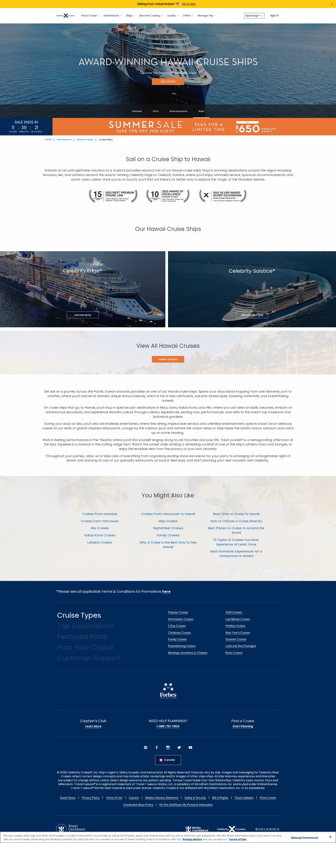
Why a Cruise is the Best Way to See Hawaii (168, 544)
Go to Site (188, 4)
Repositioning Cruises (182, 645)
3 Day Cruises (177, 625)
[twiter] (179, 747)
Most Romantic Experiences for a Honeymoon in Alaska (236, 553)
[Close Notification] (332, 4)
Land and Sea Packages (240, 645)
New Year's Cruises (237, 632)
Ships (201, 111)
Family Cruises (168, 535)
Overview (137, 111)
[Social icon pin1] (145, 747)
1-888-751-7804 (167, 726)
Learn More (93, 726)
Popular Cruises (178, 612)
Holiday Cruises (235, 625)
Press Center (268, 797)
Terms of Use (114, 797)
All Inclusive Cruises (180, 619)
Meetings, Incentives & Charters (187, 652)
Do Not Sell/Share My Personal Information (186, 804)
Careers (134, 797)
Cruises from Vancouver (100, 521)
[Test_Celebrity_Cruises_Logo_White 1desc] (231, 829)
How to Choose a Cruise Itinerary (236, 521)
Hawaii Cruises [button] (168, 359)
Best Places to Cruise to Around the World (236, 530)
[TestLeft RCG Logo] (70, 829)
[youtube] (190, 747)
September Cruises (168, 528)
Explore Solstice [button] (252, 315)
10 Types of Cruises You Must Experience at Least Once (236, 542)
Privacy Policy (91, 797)
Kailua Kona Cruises (99, 535)
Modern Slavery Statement (161, 797)
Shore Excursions (178, 111)
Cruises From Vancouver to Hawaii (168, 514)
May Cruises (168, 521)
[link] (113, 195)
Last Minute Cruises (237, 619)
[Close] (330, 837)
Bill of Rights (220, 797)
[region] (168, 837)
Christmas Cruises (179, 632)
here (166, 591)
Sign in (274, 16)
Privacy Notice (192, 839)
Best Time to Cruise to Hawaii (236, 514)
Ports (156, 111)
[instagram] (168, 747)
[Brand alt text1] (196, 829)
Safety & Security (195, 797)
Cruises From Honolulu (99, 514)
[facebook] (157, 747)
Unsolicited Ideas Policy (138, 804)
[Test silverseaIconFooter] (267, 829)
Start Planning (243, 726)
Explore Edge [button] (82, 315)
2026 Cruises (233, 612)
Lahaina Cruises (99, 542)
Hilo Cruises (100, 528)
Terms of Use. (238, 839)
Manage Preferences (304, 837)
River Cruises (233, 652)
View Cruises (168, 82)
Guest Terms (67, 797)
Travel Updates (243, 797)
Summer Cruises (235, 639)
